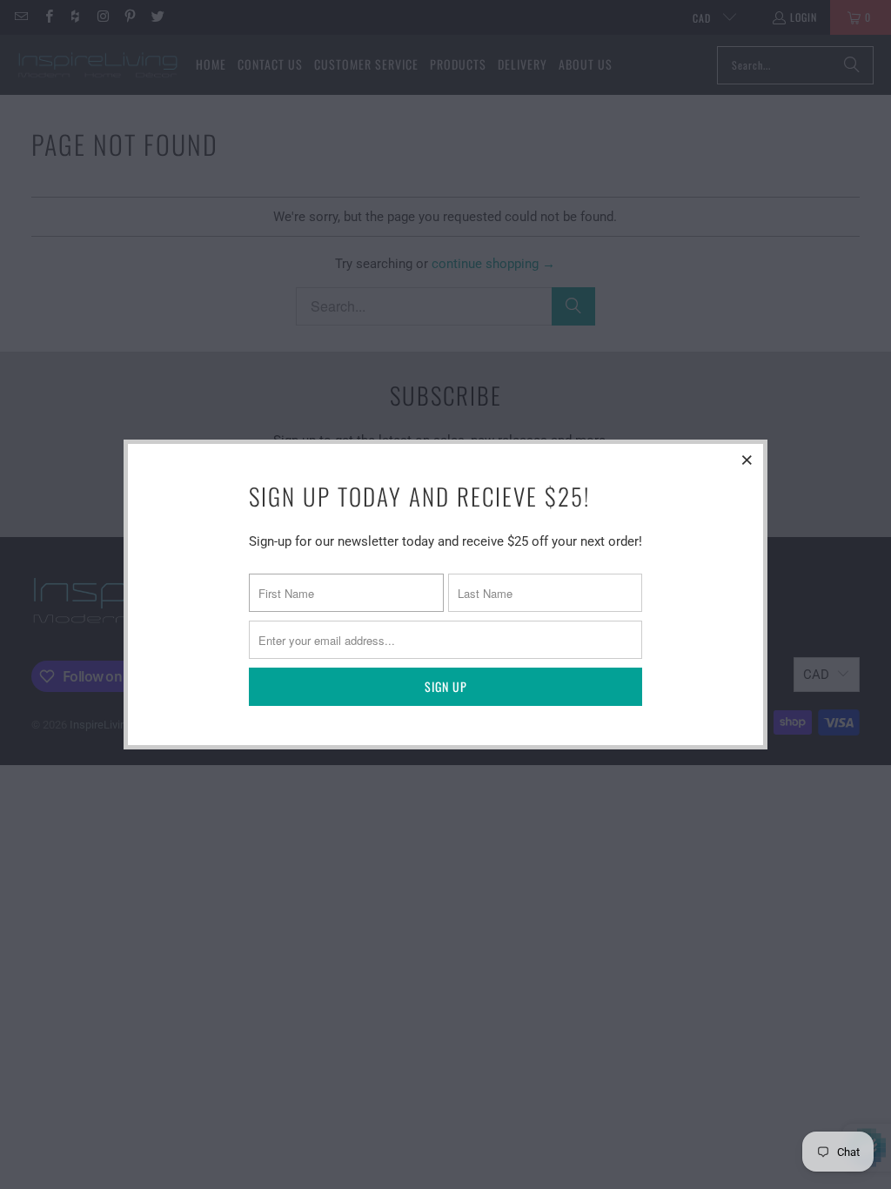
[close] (747, 459)
